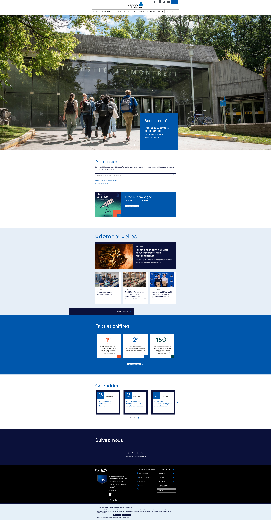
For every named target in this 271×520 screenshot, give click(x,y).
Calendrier (107, 386)
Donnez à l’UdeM (102, 479)
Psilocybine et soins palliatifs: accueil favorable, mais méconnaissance (152, 252)
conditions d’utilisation (123, 517)
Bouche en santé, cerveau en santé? (105, 293)
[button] (93, 402)
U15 (110, 494)
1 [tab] (134, 145)
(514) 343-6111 (113, 490)
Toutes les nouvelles (121, 311)
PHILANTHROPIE (171, 11)
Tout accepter (126, 515)
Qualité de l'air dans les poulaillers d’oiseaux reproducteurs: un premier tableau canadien (135, 295)
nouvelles (116, 236)
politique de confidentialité (108, 517)
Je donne (174, 2)
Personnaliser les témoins (104, 515)
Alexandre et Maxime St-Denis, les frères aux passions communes (162, 294)
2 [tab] (137, 145)
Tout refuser (117, 515)
